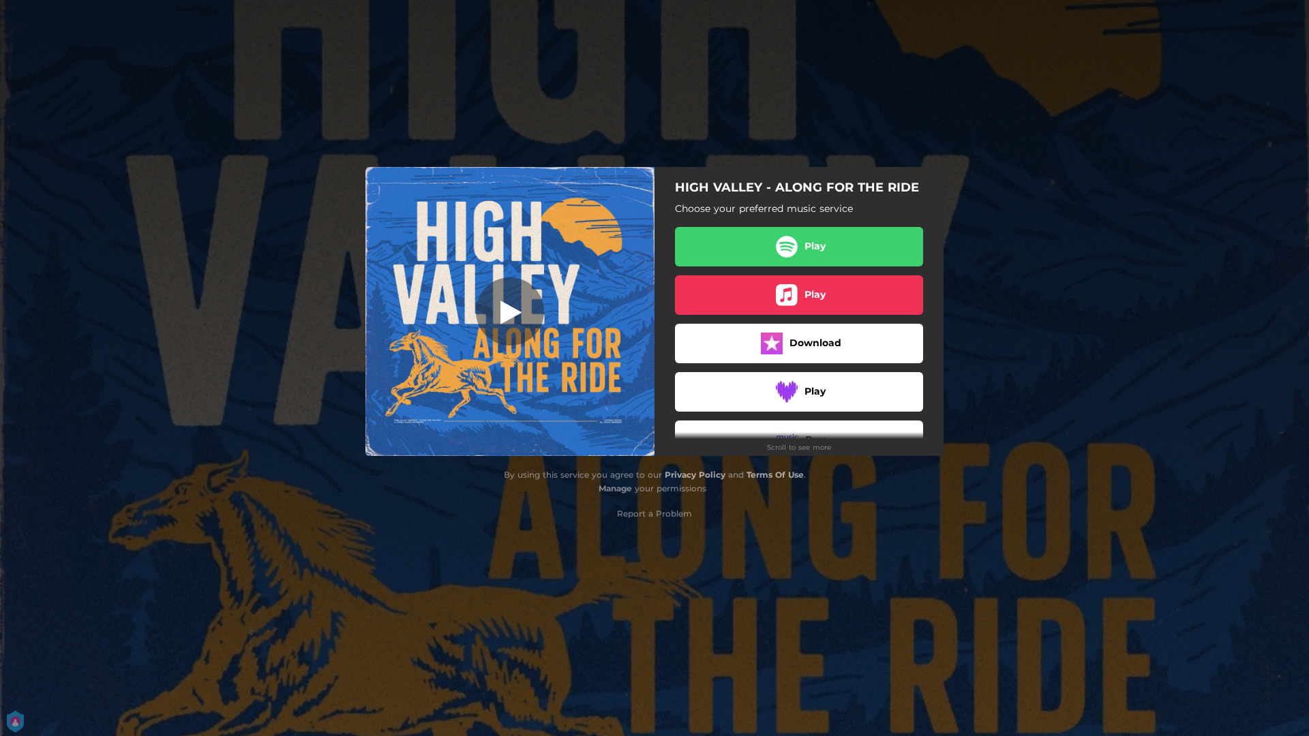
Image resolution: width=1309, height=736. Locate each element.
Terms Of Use (775, 475)
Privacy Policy (695, 475)
